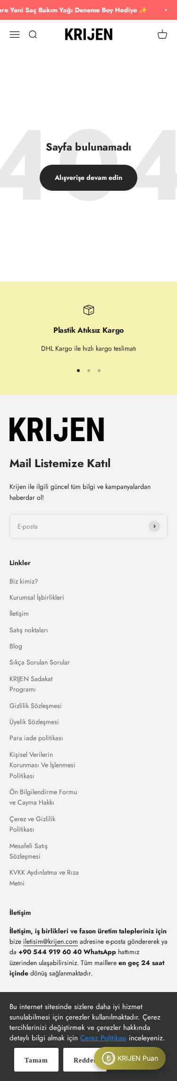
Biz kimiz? (23, 581)
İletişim (19, 613)
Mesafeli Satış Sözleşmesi (28, 851)
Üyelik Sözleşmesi (34, 722)
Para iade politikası (36, 738)
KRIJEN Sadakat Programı (30, 684)
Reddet (85, 1060)
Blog (15, 646)
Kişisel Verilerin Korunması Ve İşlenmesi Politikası (42, 765)
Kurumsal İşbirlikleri (36, 597)
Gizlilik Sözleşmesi (35, 705)
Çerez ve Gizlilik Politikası (32, 824)
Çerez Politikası (103, 1038)
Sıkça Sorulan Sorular (39, 662)
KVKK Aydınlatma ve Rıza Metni (44, 877)
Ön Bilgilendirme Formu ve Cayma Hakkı (43, 797)
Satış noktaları (28, 630)
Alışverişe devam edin (88, 177)
